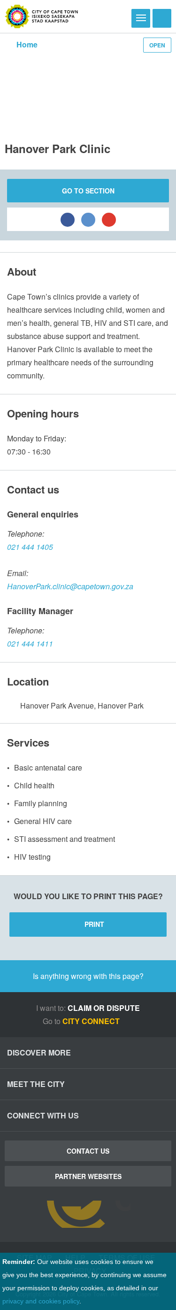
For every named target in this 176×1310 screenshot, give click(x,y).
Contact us (88, 1151)
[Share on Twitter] (88, 219)
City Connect (92, 1021)
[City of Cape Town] (41, 16)
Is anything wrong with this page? (88, 976)
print (94, 924)
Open (157, 45)
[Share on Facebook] (68, 219)
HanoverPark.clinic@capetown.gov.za (70, 586)
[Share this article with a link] (109, 219)
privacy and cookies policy (40, 1301)
